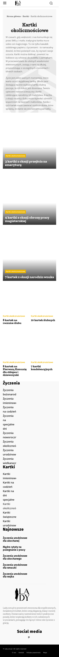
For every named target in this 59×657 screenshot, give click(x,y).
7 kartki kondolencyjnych (42, 368)
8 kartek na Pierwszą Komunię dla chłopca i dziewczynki (15, 371)
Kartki (26, 16)
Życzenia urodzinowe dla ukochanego (15, 557)
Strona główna (14, 16)
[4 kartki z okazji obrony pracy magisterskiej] (29, 198)
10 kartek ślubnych (43, 320)
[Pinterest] (29, 637)
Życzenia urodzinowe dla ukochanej (15, 539)
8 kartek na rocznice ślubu (12, 321)
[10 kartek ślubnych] (43, 297)
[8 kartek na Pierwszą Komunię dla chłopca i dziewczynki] (15, 344)
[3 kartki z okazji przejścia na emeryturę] (29, 142)
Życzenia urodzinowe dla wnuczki (15, 566)
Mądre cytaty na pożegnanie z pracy (14, 548)
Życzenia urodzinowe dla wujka (15, 575)
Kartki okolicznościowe (15, 156)
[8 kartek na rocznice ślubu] (15, 297)
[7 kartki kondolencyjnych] (43, 344)
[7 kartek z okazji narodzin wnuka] (29, 254)
